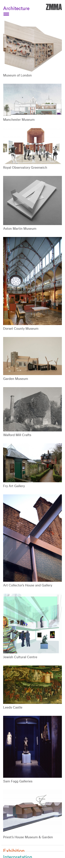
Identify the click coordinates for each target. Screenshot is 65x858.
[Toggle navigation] (6, 14)
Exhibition (14, 850)
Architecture (16, 8)
